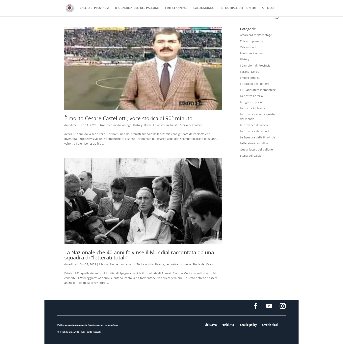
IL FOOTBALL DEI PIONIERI (238, 8)
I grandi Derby (249, 71)
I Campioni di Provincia (255, 65)
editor (72, 125)
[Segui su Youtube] (269, 306)
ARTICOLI (268, 8)
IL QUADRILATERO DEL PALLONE (137, 8)
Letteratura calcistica (254, 143)
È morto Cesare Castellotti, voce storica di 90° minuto (128, 118)
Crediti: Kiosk (270, 325)
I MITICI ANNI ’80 (176, 8)
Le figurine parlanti (252, 102)
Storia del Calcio (190, 125)
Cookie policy (248, 325)
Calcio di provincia (252, 41)
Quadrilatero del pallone (256, 149)
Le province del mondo (255, 131)
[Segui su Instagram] (283, 306)
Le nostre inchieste (165, 125)
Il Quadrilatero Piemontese (258, 90)
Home (148, 125)
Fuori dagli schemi (252, 53)
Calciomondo (248, 47)
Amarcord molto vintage (115, 125)
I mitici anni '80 (129, 264)
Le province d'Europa (254, 125)
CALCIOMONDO (203, 8)
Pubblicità (228, 325)
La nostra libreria (152, 264)
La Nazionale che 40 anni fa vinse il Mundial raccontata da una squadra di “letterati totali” (139, 255)
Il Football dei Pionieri (254, 84)
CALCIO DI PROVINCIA (94, 8)
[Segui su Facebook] (256, 306)
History (137, 125)
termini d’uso (111, 325)
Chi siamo (211, 325)
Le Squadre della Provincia (257, 137)
